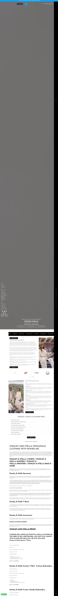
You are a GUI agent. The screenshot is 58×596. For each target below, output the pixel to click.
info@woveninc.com (46, 3)
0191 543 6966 (51, 3)
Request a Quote (31, 326)
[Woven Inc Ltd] (4, 316)
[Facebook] (3, 313)
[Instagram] (2, 311)
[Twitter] (4, 311)
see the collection (41, 326)
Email (10, 584)
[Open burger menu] (56, 100)
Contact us (21, 326)
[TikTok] (6, 311)
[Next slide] (32, 377)
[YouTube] (5, 313)
